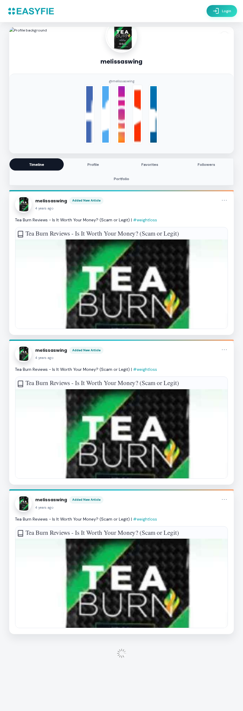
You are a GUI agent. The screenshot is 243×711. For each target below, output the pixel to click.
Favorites (149, 164)
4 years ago (44, 208)
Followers (206, 164)
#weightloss (145, 220)
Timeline (36, 164)
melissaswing (51, 201)
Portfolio (121, 178)
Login (221, 11)
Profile (93, 164)
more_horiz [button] (224, 200)
